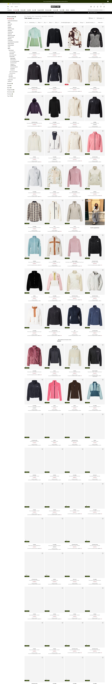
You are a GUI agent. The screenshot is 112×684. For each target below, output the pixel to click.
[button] (91, 18)
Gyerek (16, 6)
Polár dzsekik (50, 16)
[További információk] (34, 58)
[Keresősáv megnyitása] (88, 10)
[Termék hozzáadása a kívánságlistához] (42, 27)
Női (8, 6)
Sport (33, 16)
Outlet (10, 3)
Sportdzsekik (44, 16)
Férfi (12, 6)
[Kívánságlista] (101, 6)
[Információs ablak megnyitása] (107, 1)
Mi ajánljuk (29, 16)
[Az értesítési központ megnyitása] (97, 7)
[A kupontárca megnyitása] (91, 6)
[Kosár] (104, 6)
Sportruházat (38, 16)
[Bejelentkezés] (94, 6)
